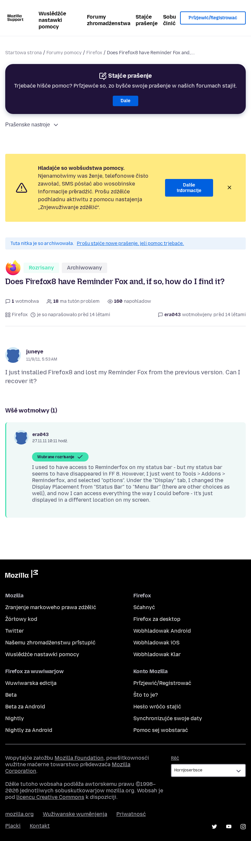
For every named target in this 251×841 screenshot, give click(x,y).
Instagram (243, 826)
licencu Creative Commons (50, 797)
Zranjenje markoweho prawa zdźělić (50, 607)
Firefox (94, 53)
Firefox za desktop (156, 619)
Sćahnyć (144, 607)
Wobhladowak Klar (157, 654)
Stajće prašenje (147, 20)
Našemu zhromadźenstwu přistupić (50, 642)
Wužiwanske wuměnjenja (75, 814)
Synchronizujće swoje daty (167, 718)
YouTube (228, 826)
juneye (34, 351)
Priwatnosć (131, 814)
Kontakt (40, 826)
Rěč (175, 758)
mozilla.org (19, 814)
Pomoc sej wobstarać (160, 730)
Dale (125, 101)
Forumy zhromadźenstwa (108, 20)
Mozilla (21, 575)
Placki (13, 826)
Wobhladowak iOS (156, 642)
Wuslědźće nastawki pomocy (52, 20)
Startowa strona (23, 53)
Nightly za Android (28, 730)
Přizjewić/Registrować (213, 18)
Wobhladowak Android (162, 631)
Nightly (14, 718)
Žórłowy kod (21, 619)
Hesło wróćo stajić (157, 707)
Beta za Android (25, 707)
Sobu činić (169, 20)
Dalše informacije (189, 188)
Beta (11, 695)
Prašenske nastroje (27, 124)
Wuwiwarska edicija (31, 683)
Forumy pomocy (64, 53)
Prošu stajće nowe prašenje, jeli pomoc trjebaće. (130, 243)
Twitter (14, 631)
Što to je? (145, 695)
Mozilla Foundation (79, 758)
